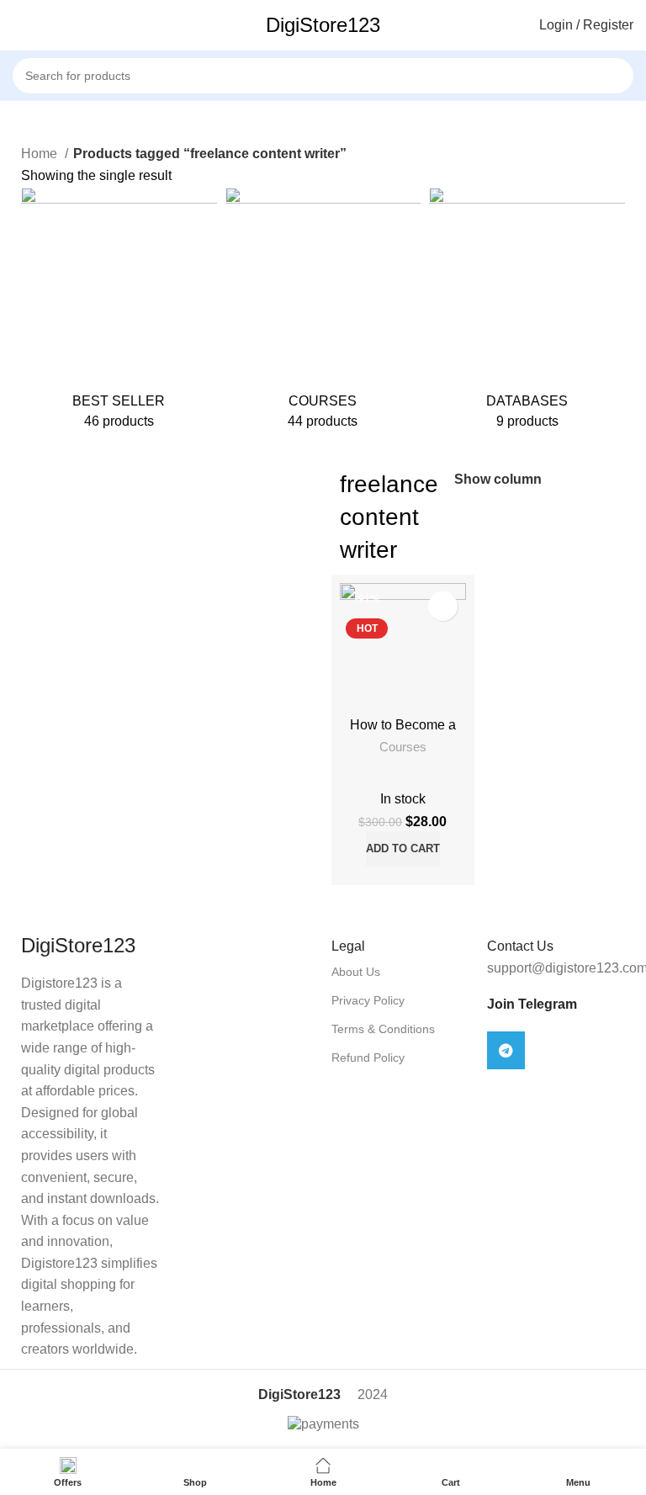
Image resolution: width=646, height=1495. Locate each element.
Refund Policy (368, 1057)
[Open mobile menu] (19, 25)
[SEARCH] (638, 66)
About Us (355, 971)
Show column (497, 479)
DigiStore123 (323, 24)
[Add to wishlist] (443, 606)
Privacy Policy (368, 1000)
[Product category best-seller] (119, 314)
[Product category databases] (527, 314)
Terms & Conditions (383, 1029)
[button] (403, 849)
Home (41, 153)
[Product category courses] (323, 314)
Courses (402, 747)
